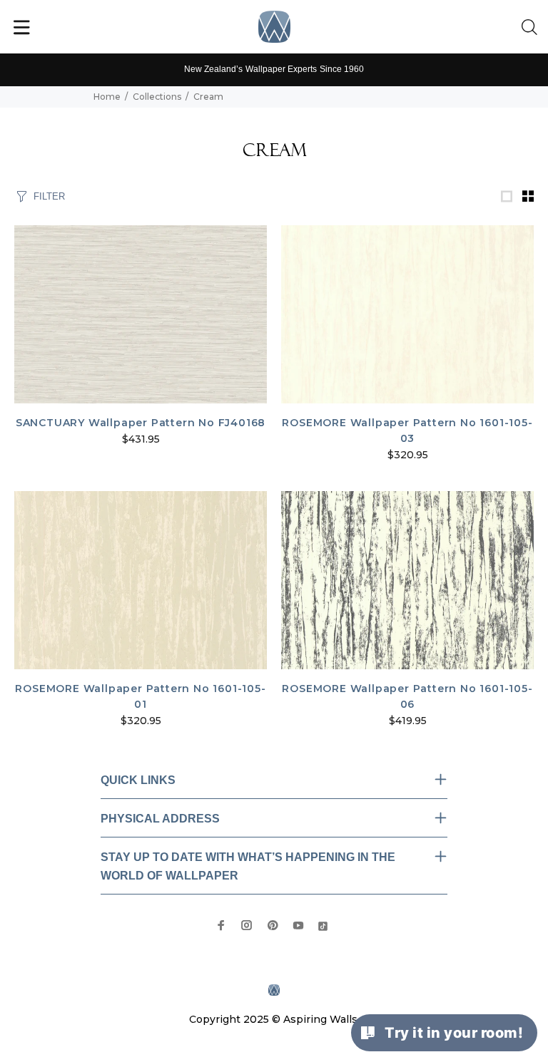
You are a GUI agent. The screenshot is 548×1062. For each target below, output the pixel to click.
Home (107, 96)
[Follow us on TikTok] (323, 925)
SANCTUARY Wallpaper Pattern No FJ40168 (140, 422)
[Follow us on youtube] (298, 925)
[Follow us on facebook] (221, 925)
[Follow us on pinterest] (272, 925)
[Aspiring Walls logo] (274, 27)
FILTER (49, 196)
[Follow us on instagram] (247, 925)
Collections (157, 96)
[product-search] (532, 28)
